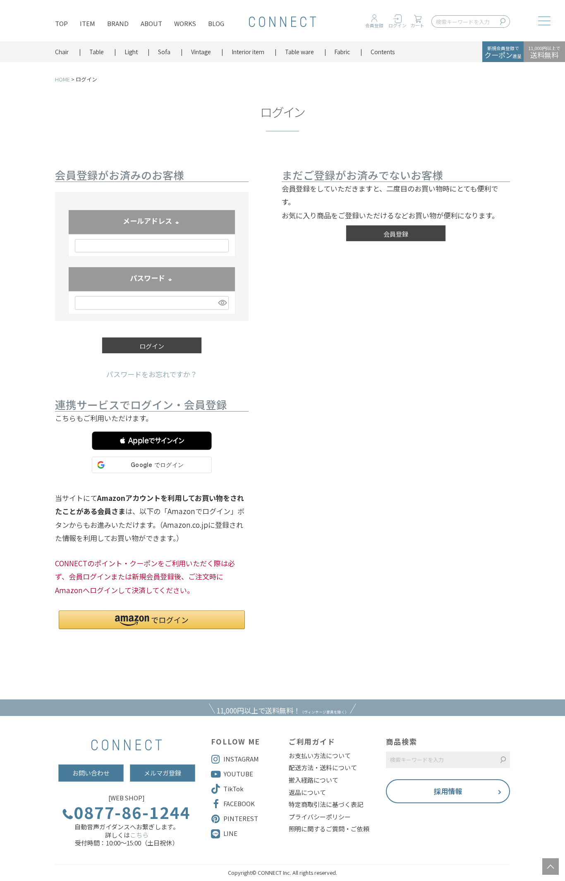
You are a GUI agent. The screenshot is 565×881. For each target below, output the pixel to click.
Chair (62, 52)
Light (131, 52)
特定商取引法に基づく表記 (326, 804)
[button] (152, 440)
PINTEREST (240, 818)
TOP (61, 23)
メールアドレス (152, 221)
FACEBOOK (239, 803)
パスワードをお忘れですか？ (151, 374)
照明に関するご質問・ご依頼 (329, 829)
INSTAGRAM (241, 758)
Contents (383, 52)
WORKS (185, 23)
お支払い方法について (320, 756)
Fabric (342, 52)
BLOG (216, 23)
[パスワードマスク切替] (222, 303)
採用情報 (448, 791)
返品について (307, 792)
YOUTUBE (238, 773)
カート (417, 25)
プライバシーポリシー (320, 817)
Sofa (164, 52)
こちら (139, 835)
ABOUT (151, 23)
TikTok (233, 788)
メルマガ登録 (162, 772)
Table (96, 52)
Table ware (299, 52)
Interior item (248, 52)
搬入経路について (313, 780)
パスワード (152, 279)
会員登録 (374, 25)
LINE (230, 833)
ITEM (87, 23)
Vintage (201, 52)
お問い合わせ (91, 772)
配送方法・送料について (323, 768)
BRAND (118, 23)
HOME (62, 79)
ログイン (397, 25)
